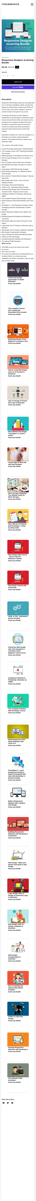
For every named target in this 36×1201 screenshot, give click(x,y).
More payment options (18, 91)
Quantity (4, 72)
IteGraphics (10, 4)
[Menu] (32, 4)
